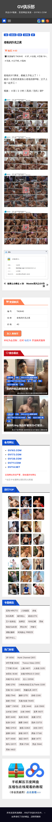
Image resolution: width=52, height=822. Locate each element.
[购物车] (43, 21)
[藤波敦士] (38, 576)
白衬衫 (11, 711)
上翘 (25, 668)
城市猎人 (21, 616)
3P (27, 56)
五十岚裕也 (11, 621)
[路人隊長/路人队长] (38, 564)
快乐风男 (10, 616)
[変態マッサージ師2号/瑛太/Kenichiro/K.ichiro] (38, 526)
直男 (38, 711)
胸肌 (11, 728)
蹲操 (36, 733)
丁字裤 (11, 668)
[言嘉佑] (13, 526)
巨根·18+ (43, 56)
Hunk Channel (26, 657)
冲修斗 (33, 627)
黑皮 (37, 744)
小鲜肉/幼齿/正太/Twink (32, 684)
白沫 (39, 706)
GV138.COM (14, 458)
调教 (40, 381)
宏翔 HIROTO (12, 610)
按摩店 (22, 621)
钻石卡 (28, 340)
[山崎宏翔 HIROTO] (13, 501)
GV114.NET (14, 467)
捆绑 (23, 695)
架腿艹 (12, 706)
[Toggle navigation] (9, 21)
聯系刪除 (37, 816)
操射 (10, 701)
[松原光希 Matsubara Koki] (38, 514)
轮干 (11, 738)
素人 (29, 381)
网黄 (34, 381)
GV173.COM (14, 454)
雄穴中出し (11, 637)
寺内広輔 (32, 621)
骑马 (11, 744)
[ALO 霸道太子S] (38, 539)
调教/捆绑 (10, 632)
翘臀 (23, 722)
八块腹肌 (25, 610)
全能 (34, 56)
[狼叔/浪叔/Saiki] (13, 514)
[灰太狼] (13, 589)
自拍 (38, 728)
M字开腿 (12, 663)
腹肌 (25, 728)
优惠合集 (13, 35)
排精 (36, 695)
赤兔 (34, 610)
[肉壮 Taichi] (13, 576)
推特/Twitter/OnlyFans (16, 381)
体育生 (11, 674)
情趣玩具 (30, 690)
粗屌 (23, 717)
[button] (47, 20)
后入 (28, 679)
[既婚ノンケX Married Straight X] (13, 539)
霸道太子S (32, 616)
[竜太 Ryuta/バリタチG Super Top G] (26, 526)
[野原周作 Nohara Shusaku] (26, 576)
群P (33, 35)
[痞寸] (26, 539)
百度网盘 (26, 35)
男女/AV (23, 627)
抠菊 (10, 695)
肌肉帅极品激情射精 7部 (19, 388)
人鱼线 (39, 668)
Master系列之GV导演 (35, 284)
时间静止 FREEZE (25, 632)
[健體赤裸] (13, 564)
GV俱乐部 (26, 6)
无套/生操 (26, 701)
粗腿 (36, 717)
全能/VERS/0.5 (30, 674)
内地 (17, 377)
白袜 (25, 711)
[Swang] (38, 501)
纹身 (10, 722)
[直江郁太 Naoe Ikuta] (38, 589)
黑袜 (41, 621)
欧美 (19, 35)
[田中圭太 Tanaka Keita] (38, 551)
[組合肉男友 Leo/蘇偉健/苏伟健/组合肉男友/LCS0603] (26, 514)
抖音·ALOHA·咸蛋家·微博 (29, 377)
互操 (6, 35)
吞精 (10, 684)
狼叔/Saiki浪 (11, 627)
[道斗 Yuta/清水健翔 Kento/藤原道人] (26, 551)
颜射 (36, 738)
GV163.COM (14, 450)
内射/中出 (13, 679)
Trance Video (31, 663)
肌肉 (24, 61)
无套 (8, 61)
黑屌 (24, 744)
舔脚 (10, 733)
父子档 (16, 61)
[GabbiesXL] (26, 564)
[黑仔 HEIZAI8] (13, 551)
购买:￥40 (12, 50)
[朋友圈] (38, 21)
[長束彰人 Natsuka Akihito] (26, 589)
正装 (26, 706)
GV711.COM (14, 462)
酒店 (23, 738)
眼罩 (11, 717)
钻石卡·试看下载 (12, 384)
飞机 (21, 384)
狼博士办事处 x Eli (15, 283)
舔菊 (23, 733)
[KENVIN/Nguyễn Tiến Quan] (26, 501)
